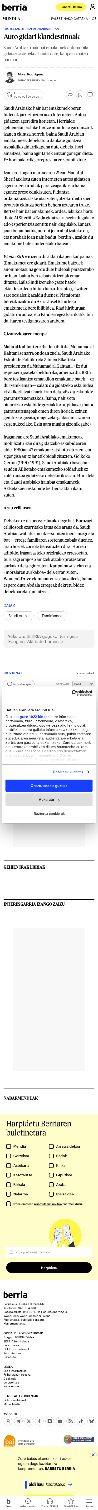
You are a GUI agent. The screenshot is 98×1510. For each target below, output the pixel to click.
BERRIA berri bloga (16, 1341)
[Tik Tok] (81, 1421)
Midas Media (12, 1404)
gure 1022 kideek (34, 717)
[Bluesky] (92, 1421)
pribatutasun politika (48, 1203)
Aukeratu (46, 799)
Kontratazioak (12, 1353)
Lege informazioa (15, 1370)
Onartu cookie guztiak (49, 785)
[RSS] (71, 1421)
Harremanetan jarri (16, 1323)
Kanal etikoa (11, 1386)
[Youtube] (60, 1421)
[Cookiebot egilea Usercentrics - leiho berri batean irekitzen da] (72, 693)
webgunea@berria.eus (35, 1315)
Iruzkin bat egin (22, 684)
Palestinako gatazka (69, 19)
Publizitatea (11, 1345)
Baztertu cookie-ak (49, 814)
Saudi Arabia (19, 615)
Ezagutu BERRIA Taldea (19, 1337)
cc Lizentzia (11, 1382)
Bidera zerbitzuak (15, 1400)
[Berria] (15, 1296)
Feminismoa (52, 615)
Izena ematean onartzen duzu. (48, 1203)
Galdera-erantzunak (16, 1349)
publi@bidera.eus (32, 1319)
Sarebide (10, 1356)
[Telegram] (18, 1421)
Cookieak (10, 1378)
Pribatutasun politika (17, 1374)
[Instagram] (50, 1421)
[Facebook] (39, 1421)
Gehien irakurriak (24, 867)
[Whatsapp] (8, 1421)
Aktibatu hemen (43, 641)
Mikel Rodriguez (31, 74)
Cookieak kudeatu (68, 772)
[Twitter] (29, 1421)
